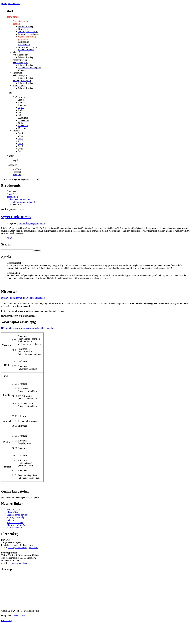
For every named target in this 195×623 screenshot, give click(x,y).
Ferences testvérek (15, 522)
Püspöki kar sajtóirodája (17, 515)
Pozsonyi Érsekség (15, 517)
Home (9, 194)
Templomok (12, 197)
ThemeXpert (19, 615)
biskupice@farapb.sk (17, 563)
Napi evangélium (14, 527)
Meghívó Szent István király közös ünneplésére (23, 298)
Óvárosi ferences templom (18, 199)
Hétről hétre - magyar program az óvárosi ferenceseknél (28, 328)
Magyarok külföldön (16, 525)
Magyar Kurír (13, 512)
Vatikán (10, 520)
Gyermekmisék (16, 216)
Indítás (37, 251)
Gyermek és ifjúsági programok (21, 202)
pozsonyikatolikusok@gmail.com (23, 547)
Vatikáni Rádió (13, 509)
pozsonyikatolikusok (10, 3)
